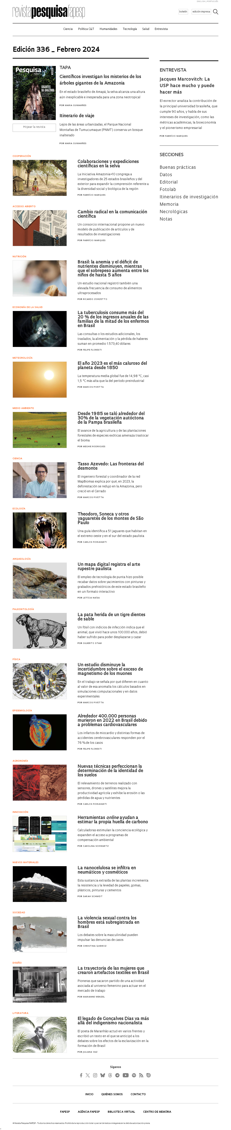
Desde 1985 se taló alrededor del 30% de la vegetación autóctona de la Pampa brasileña (111, 418)
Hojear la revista (34, 127)
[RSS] (140, 1075)
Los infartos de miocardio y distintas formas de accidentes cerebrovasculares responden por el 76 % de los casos (111, 738)
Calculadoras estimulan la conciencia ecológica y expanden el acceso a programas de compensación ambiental (113, 835)
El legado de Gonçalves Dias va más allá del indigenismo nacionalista (113, 1021)
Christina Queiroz (95, 946)
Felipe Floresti (92, 350)
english (201, 1)
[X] (88, 1075)
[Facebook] (82, 1075)
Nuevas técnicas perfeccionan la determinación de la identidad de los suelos (110, 771)
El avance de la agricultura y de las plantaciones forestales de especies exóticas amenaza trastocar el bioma (113, 435)
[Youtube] (125, 1075)
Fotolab (168, 190)
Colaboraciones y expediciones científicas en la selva (108, 164)
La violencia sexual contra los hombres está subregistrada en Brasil (108, 922)
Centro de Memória (157, 1112)
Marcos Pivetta (93, 387)
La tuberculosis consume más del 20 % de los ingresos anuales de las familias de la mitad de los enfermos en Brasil (113, 319)
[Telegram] (117, 1075)
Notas (166, 219)
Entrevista (161, 29)
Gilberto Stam (92, 643)
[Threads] (110, 1075)
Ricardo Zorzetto (95, 299)
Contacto (138, 1094)
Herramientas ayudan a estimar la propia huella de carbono (113, 820)
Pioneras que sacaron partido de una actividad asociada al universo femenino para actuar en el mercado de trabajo (112, 986)
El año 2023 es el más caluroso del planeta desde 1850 (112, 366)
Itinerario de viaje (77, 116)
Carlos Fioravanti (95, 542)
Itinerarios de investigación (189, 197)
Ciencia (68, 29)
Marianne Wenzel (94, 997)
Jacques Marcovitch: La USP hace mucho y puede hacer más (187, 86)
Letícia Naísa (91, 598)
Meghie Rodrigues (94, 447)
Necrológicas (174, 212)
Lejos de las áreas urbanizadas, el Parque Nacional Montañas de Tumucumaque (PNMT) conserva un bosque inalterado (101, 130)
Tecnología (130, 29)
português (212, 1)
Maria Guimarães (75, 106)
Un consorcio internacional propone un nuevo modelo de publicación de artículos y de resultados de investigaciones (111, 229)
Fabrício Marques (176, 136)
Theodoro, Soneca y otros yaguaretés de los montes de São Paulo (110, 518)
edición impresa (201, 11)
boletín (183, 11)
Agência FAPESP (89, 1112)
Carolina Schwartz (96, 846)
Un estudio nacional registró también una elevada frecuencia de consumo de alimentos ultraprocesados (110, 288)
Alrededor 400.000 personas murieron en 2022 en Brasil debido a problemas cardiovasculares (112, 720)
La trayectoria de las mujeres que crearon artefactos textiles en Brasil (113, 970)
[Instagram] (94, 1075)
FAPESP (65, 1112)
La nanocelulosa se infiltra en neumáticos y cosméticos (107, 870)
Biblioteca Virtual (122, 1112)
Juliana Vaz (90, 1052)
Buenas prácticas (178, 168)
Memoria (169, 204)
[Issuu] (147, 1075)
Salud (145, 29)
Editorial (169, 182)
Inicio (89, 1094)
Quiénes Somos (112, 1094)
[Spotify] (133, 1075)
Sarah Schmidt (93, 897)
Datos (166, 175)
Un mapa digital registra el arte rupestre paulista (109, 567)
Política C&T (86, 29)
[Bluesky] (102, 1075)
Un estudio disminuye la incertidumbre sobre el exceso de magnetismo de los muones (110, 669)
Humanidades (108, 29)
